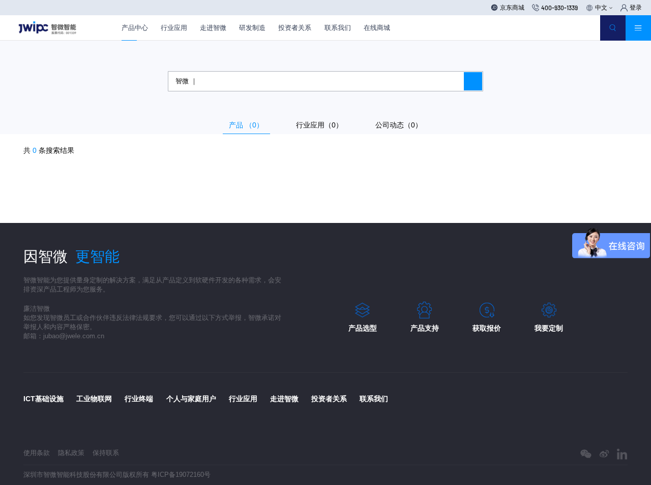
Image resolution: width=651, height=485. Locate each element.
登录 (636, 7)
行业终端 (139, 399)
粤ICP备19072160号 (181, 474)
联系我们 (337, 27)
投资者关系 (294, 27)
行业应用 (174, 27)
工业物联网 (94, 399)
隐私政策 (71, 453)
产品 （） (246, 125)
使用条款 (36, 453)
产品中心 (135, 27)
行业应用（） (319, 125)
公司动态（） (398, 125)
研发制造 (252, 27)
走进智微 (213, 27)
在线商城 (377, 27)
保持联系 (106, 453)
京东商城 (512, 7)
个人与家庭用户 (191, 399)
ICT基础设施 (43, 399)
